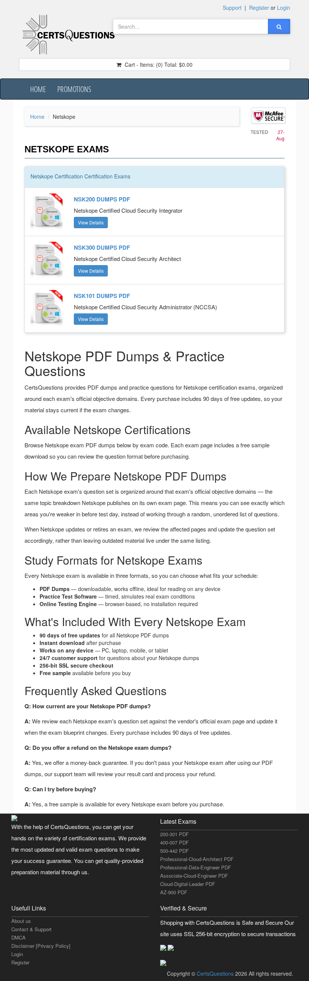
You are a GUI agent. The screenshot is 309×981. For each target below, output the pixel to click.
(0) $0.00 (158, 64)
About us (21, 920)
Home (38, 89)
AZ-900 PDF (173, 892)
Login (17, 954)
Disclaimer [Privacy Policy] (40, 945)
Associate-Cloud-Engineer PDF (194, 875)
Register (20, 962)
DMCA (18, 937)
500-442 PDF (174, 850)
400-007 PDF (174, 842)
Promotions (74, 89)
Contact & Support (31, 929)
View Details (91, 222)
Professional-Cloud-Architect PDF (197, 859)
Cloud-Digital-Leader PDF (187, 883)
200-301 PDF (174, 834)
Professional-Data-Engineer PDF (195, 867)
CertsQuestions (216, 973)
